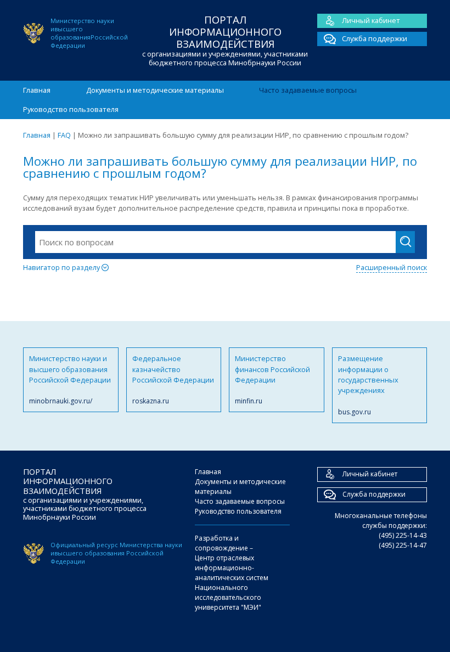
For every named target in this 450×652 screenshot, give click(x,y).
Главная (36, 90)
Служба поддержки (374, 38)
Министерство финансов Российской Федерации (272, 379)
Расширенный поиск (391, 267)
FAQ (64, 135)
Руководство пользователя (71, 109)
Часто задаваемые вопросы (308, 90)
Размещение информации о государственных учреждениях (368, 385)
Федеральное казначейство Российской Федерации (173, 379)
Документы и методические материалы (155, 90)
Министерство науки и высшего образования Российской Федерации (70, 379)
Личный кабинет (371, 20)
